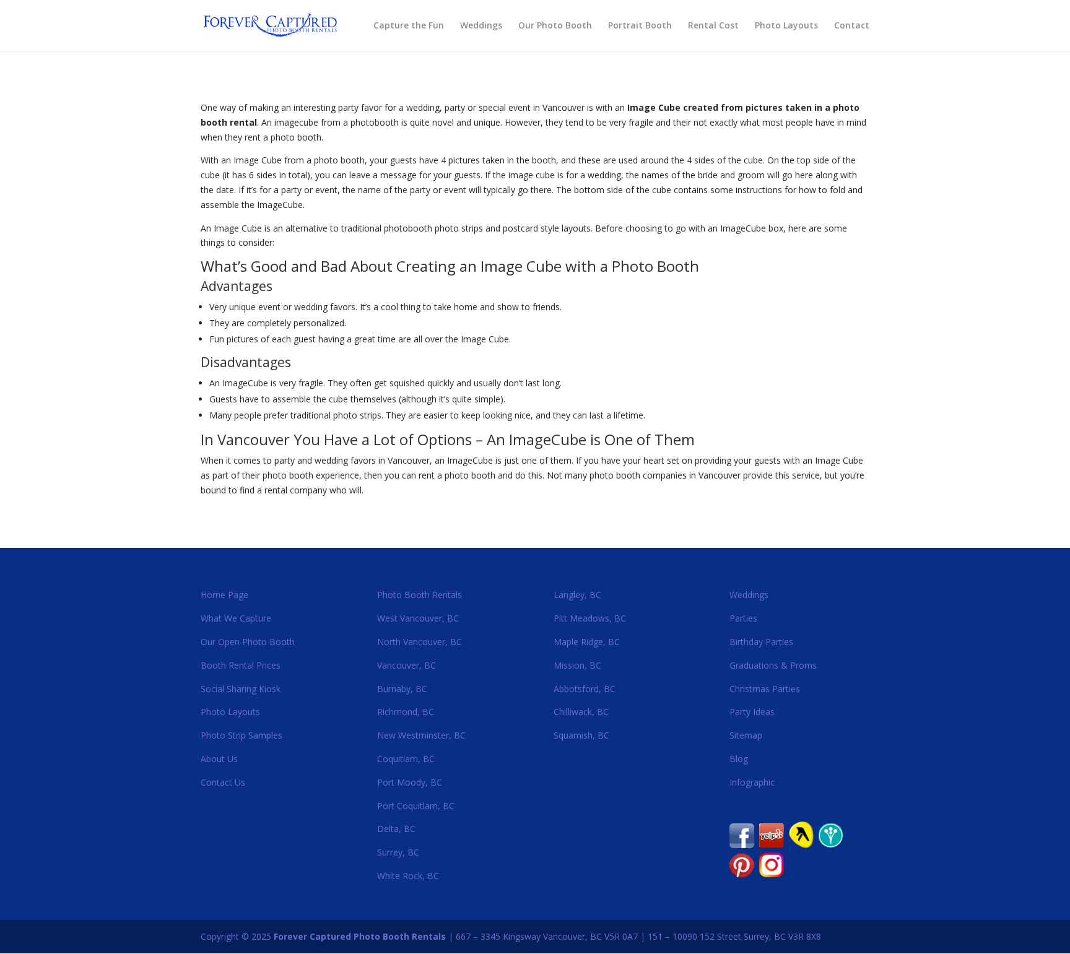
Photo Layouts (786, 26)
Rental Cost (713, 26)
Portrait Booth (640, 26)
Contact (851, 26)
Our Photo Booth (555, 26)
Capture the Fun (408, 26)
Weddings (481, 26)
